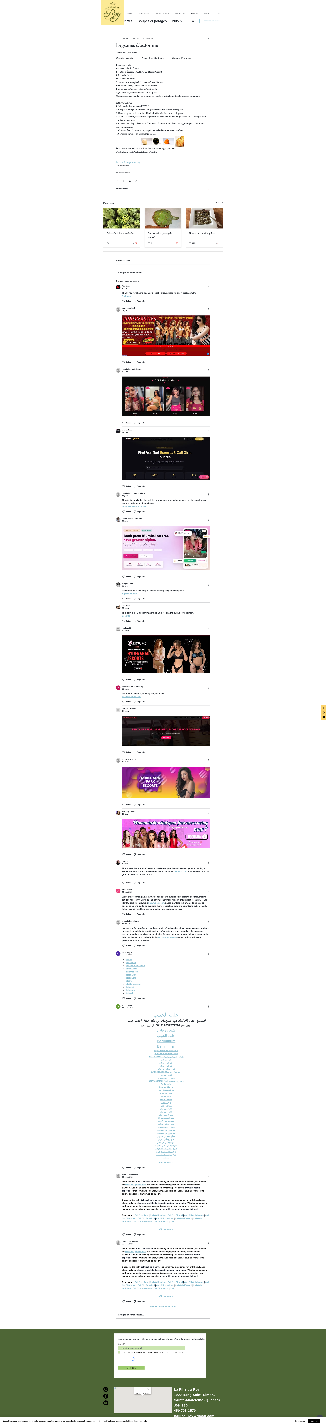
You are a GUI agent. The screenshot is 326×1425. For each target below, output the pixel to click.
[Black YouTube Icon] (323, 717)
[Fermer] (322, 1421)
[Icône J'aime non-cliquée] (123, 301)
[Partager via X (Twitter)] (123, 181)
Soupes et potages (152, 21)
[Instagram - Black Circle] (105, 1389)
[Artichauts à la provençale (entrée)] (163, 218)
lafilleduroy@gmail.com (194, 1416)
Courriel (121, 1344)
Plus (175, 21)
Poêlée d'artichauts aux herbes (120, 234)
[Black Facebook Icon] (323, 708)
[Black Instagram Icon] (323, 712)
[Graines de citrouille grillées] (204, 218)
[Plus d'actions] (208, 38)
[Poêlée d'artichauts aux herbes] (121, 218)
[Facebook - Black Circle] (105, 1396)
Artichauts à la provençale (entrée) (160, 236)
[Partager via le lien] (136, 181)
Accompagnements (123, 172)
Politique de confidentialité (136, 1421)
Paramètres (300, 1421)
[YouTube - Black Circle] (105, 1402)
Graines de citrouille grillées (202, 234)
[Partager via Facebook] (117, 181)
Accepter (314, 1421)
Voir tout (219, 203)
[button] (193, 21)
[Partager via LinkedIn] (129, 181)
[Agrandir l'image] (146, 141)
